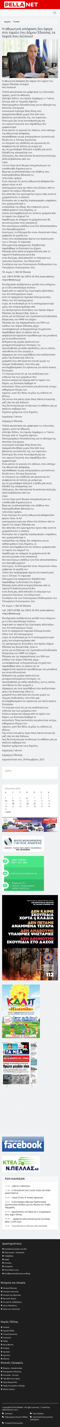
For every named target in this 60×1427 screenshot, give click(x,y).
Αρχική (7, 21)
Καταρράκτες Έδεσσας (12, 1371)
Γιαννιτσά (7, 1338)
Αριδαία (6, 1352)
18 (13, 803)
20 (27, 803)
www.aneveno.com (9, 1410)
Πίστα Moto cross (11, 1270)
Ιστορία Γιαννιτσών (11, 1291)
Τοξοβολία (8, 1256)
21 (35, 803)
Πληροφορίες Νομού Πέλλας (16, 1417)
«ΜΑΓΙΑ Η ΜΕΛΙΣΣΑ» (21, 1186)
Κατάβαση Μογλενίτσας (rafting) (17, 1273)
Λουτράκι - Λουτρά (10, 1375)
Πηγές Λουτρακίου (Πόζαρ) (14, 1386)
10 (6, 800)
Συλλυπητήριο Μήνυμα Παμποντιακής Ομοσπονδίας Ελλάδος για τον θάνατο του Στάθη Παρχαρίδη (27, 1204)
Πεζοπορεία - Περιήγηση (14, 1252)
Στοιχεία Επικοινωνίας (14, 1423)
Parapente (8, 1266)
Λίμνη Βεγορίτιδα (10, 1382)
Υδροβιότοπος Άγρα (11, 1378)
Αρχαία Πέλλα (8, 1331)
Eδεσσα (6, 1359)
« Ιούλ (8, 812)
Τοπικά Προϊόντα (10, 1334)
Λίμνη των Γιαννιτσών (11, 1309)
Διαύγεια (8, 1413)
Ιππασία (7, 1263)
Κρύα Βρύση (8, 1344)
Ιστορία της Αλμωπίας (12, 1295)
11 (13, 800)
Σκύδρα (6, 1348)
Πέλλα (5, 1341)
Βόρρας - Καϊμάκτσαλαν (12, 1368)
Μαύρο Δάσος (9, 1389)
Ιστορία (6, 1327)
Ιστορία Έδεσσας (10, 1288)
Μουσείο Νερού (9, 1298)
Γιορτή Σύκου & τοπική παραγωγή (27, 1197)
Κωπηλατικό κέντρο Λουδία (15, 1249)
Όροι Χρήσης (38, 1413)
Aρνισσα (6, 1355)
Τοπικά (16, 21)
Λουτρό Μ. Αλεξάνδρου (12, 1302)
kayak (6, 1259)
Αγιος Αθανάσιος (10, 1305)
